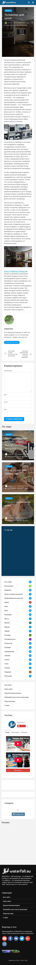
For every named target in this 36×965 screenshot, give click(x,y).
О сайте (7, 705)
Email (6, 402)
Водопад (10, 454)
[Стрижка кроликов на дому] (18, 509)
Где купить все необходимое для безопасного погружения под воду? (15, 537)
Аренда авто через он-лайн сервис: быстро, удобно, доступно (16, 443)
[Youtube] (4, 938)
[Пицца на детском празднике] (18, 477)
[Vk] (16, 938)
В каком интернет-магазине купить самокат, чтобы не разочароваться (16, 549)
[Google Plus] (27, 938)
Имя (5, 394)
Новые (7, 732)
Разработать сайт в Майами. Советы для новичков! (13, 568)
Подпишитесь (19, 814)
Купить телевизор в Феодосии (15, 271)
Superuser (10, 22)
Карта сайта (8, 689)
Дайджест (8, 10)
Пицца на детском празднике (15, 471)
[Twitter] (21, 938)
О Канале (24, 732)
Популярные (15, 732)
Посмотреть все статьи (12, 342)
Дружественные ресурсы (12, 693)
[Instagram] (4, 943)
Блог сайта (8, 685)
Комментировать (11, 25)
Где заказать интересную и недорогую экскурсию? (16, 559)
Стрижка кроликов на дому (17, 503)
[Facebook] (10, 938)
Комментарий (8, 370)
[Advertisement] (18, 844)
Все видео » (18, 770)
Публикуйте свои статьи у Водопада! (16, 697)
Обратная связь (9, 701)
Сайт (5, 409)
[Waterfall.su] (12, 724)
